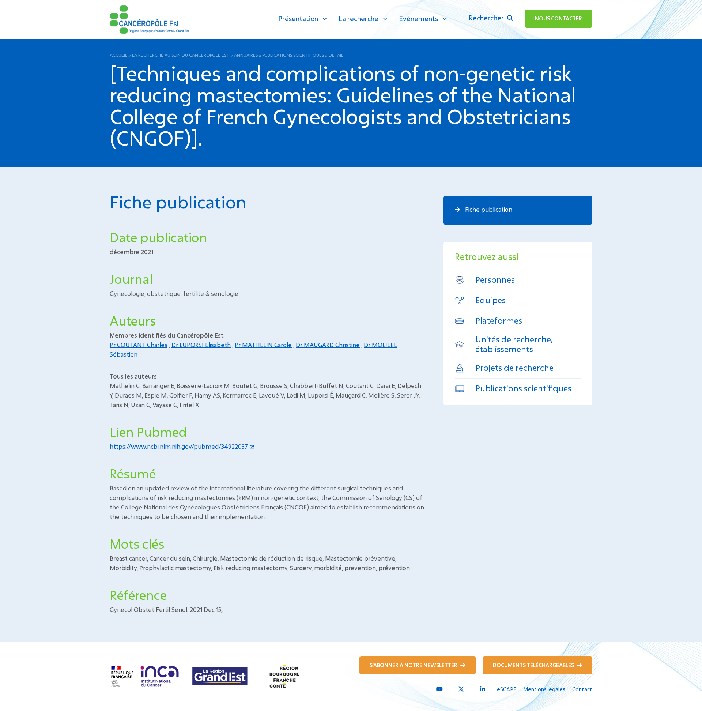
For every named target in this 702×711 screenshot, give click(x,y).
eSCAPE (506, 689)
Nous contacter (558, 18)
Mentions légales (544, 689)
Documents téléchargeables (534, 665)
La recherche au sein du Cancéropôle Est (180, 55)
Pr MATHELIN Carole (263, 345)
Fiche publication (488, 209)
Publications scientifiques (293, 55)
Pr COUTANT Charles (138, 345)
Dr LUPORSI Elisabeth (201, 345)
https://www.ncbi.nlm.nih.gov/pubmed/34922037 (179, 446)
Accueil (118, 55)
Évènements (418, 18)
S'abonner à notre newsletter (414, 665)
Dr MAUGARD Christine (328, 345)
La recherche (358, 18)
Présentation (298, 18)
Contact (582, 689)
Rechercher (487, 18)
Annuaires (246, 55)
